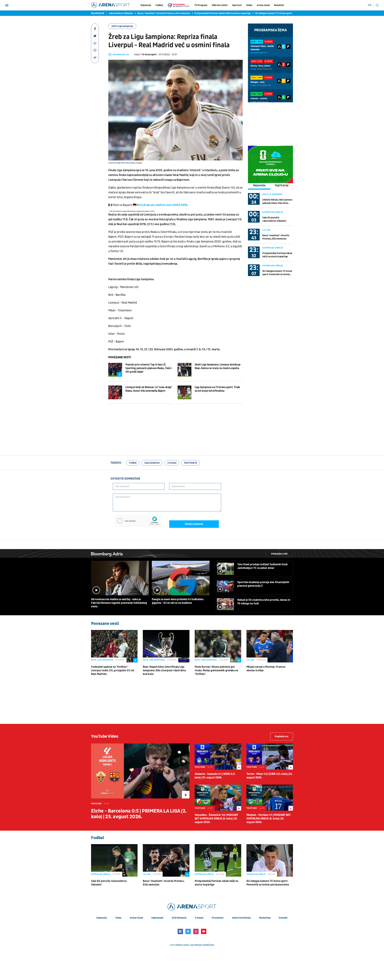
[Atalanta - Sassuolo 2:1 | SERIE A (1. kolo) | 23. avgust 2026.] (218, 756)
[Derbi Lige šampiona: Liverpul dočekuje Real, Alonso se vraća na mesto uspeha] (184, 370)
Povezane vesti (119, 357)
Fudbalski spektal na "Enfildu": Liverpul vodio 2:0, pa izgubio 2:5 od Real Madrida (112, 670)
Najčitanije (282, 185)
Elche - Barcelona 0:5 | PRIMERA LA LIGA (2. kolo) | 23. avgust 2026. (139, 814)
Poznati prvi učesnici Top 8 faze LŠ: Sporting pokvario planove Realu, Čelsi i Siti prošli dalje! (148, 368)
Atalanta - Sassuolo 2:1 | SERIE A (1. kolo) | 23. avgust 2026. (215, 775)
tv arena (177, 945)
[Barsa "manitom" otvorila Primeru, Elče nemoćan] (166, 860)
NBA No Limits (220, 5)
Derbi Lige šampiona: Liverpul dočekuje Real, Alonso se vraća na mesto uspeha (217, 366)
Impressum (157, 917)
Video (249, 5)
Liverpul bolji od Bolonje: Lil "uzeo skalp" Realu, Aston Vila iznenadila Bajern (148, 389)
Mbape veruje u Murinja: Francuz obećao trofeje (265, 668)
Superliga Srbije (272, 212)
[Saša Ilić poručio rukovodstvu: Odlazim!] (114, 860)
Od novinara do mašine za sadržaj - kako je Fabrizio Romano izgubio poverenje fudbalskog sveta (119, 603)
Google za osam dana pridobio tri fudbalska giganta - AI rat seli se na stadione (177, 601)
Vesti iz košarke (272, 194)
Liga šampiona (152, 462)
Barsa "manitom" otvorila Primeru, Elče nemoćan (151, 13)
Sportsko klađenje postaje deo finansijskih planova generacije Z (263, 584)
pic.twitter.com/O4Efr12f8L (169, 205)
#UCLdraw (143, 205)
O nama (199, 917)
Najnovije (146, 5)
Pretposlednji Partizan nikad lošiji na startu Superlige (210, 13)
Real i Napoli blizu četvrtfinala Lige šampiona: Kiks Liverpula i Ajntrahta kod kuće (164, 670)
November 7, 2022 (148, 211)
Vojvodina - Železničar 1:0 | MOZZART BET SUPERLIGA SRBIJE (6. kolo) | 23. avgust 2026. (216, 818)
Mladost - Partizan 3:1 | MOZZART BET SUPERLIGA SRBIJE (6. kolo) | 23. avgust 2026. (268, 818)
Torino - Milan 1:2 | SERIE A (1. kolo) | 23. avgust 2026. (269, 775)
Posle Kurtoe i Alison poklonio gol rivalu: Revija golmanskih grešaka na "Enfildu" (216, 670)
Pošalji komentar (194, 524)
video (118, 917)
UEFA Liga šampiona (122, 26)
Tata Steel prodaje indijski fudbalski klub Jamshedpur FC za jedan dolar (262, 566)
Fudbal (159, 5)
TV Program (200, 5)
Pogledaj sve (279, 553)
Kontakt (283, 917)
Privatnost (218, 917)
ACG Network (179, 917)
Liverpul (171, 462)
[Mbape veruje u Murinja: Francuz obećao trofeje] (269, 646)
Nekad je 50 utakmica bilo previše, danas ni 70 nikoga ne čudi (263, 601)
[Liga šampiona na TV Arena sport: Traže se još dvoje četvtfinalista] (184, 392)
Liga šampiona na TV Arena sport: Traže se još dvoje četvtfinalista (217, 389)
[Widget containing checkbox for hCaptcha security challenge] (137, 520)
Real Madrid (190, 462)
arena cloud (136, 917)
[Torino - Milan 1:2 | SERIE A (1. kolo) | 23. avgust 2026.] (269, 756)
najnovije (101, 917)
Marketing (264, 917)
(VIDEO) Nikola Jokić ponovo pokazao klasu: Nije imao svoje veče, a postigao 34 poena (277, 201)
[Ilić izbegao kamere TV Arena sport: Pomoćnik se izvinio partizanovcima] (269, 860)
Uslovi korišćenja (241, 917)
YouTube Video (104, 736)
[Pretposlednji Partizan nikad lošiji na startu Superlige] (218, 860)
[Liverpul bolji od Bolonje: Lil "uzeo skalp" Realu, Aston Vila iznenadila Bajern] (115, 392)
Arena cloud (263, 5)
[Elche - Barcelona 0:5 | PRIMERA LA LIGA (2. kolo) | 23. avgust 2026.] (140, 770)
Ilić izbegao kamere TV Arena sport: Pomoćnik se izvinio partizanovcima (281, 13)
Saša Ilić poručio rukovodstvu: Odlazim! (274, 219)
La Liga (266, 230)
